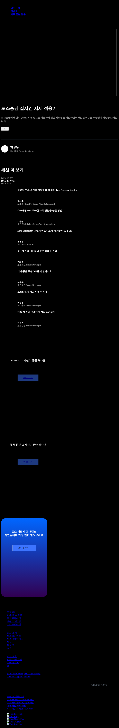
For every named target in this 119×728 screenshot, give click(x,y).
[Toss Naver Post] (15, 719)
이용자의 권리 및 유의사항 (20, 702)
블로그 (10, 645)
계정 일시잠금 (14, 621)
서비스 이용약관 (15, 696)
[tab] (8, 178)
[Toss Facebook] (15, 714)
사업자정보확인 (99, 685)
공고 (9, 648)
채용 (9, 642)
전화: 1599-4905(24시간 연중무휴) (24, 673)
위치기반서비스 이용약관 (20, 708)
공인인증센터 (14, 618)
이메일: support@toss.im (18, 676)
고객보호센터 (14, 624)
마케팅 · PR (13, 662)
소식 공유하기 (24, 548)
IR (8, 665)
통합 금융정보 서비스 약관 (20, 699)
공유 (6, 129)
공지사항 (11, 612)
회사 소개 (12, 633)
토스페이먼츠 (14, 636)
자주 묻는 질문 (18, 14)
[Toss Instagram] (15, 724)
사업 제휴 (12, 656)
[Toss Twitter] (14, 721)
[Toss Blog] (13, 716)
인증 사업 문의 (14, 659)
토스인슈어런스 (15, 639)
